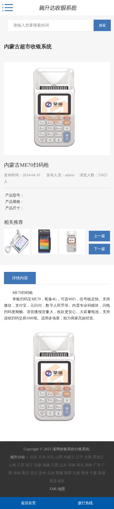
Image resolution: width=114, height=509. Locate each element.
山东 (63, 465)
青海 (85, 473)
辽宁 (79, 457)
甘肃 (76, 473)
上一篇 (99, 236)
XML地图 (57, 489)
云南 (51, 473)
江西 (54, 465)
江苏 (20, 465)
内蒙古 (69, 457)
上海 (12, 465)
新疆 (102, 473)
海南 (17, 473)
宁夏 (93, 473)
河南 (71, 465)
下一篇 (99, 249)
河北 (50, 457)
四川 (34, 473)
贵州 (42, 473)
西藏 (59, 473)
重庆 (25, 473)
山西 (59, 457)
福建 (46, 465)
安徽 (37, 465)
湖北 (80, 465)
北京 (33, 457)
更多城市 (57, 481)
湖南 (88, 465)
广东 (97, 465)
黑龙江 (98, 457)
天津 (42, 457)
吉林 (88, 457)
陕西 (68, 473)
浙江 (29, 465)
